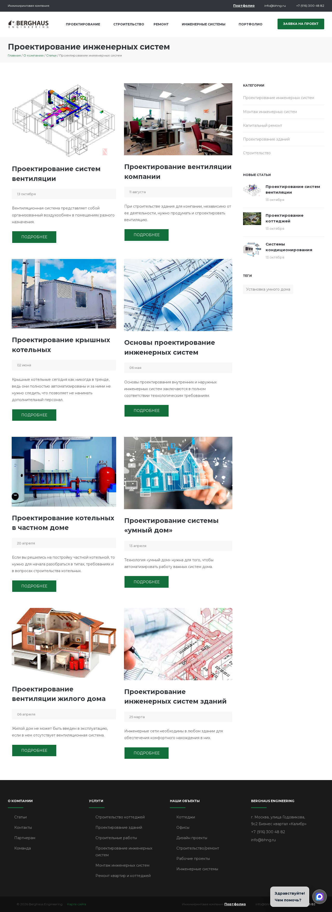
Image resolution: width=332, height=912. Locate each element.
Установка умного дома (268, 289)
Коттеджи (185, 817)
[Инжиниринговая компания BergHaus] (28, 24)
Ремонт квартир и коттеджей (123, 875)
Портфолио (244, 6)
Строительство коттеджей (120, 817)
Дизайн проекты (191, 838)
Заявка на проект (301, 24)
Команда (22, 848)
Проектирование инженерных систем (278, 97)
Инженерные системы (203, 24)
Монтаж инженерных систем (270, 111)
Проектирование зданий (266, 139)
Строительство (128, 24)
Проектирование (83, 24)
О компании (33, 55)
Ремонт (161, 24)
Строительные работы (116, 838)
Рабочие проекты (193, 858)
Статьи (51, 55)
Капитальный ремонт (262, 125)
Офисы (182, 827)
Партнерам (24, 838)
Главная (14, 55)
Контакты (23, 827)
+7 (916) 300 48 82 (310, 6)
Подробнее (34, 237)
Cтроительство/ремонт (197, 848)
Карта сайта (76, 904)
